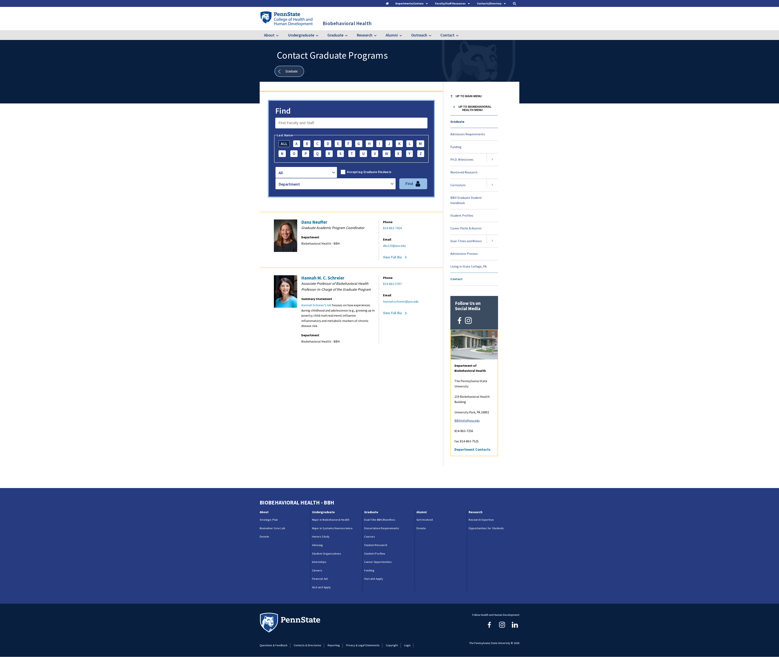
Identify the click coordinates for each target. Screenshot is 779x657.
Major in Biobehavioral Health (331, 520)
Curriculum (458, 185)
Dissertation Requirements (381, 528)
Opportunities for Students (486, 528)
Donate (264, 536)
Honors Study (321, 536)
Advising (317, 545)
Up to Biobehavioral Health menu (475, 108)
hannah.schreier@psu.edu (401, 301)
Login (407, 645)
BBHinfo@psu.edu (467, 420)
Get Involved (424, 520)
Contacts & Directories (307, 645)
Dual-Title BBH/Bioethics (379, 520)
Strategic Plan (269, 520)
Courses (369, 536)
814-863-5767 (392, 284)
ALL (284, 143)
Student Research (375, 545)
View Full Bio (392, 257)
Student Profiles (461, 215)
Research (364, 35)
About (269, 35)
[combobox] (306, 172)
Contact (447, 35)
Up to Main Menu (469, 96)
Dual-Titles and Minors (466, 241)
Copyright (392, 645)
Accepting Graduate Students (369, 172)
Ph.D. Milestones (461, 159)
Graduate (335, 35)
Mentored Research (463, 172)
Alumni (392, 35)
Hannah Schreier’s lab (316, 305)
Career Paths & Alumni (465, 228)
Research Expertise (481, 520)
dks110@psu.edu (394, 246)
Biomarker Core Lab (272, 528)
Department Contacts (472, 449)
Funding (456, 147)
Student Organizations (326, 553)
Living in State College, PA (468, 266)
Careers (317, 570)
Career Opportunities (378, 562)
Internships (319, 562)
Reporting (334, 645)
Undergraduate (301, 35)
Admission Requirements (467, 134)
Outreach (419, 35)
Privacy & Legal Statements (363, 645)
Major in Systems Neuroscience (332, 528)
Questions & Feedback (273, 645)
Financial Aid (320, 579)
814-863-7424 (392, 228)
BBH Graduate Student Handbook (466, 200)
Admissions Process (464, 254)
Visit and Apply (321, 587)
